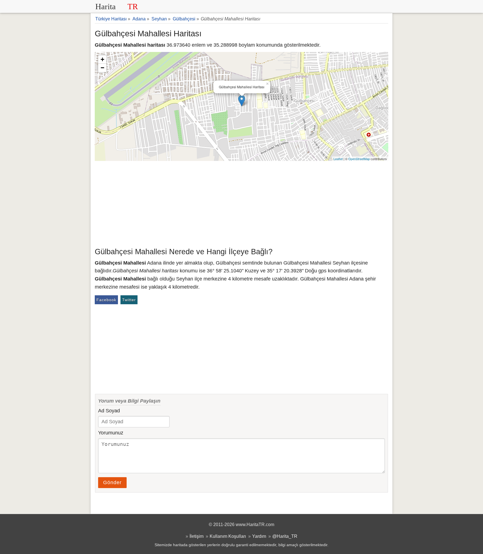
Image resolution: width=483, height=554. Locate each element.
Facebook (106, 300)
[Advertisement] (241, 203)
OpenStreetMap (359, 158)
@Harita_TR (284, 536)
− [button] (102, 67)
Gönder (112, 482)
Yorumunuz (110, 433)
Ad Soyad (109, 410)
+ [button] (102, 59)
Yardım (259, 536)
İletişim (196, 536)
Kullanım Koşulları (228, 536)
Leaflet (338, 158)
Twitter (129, 300)
